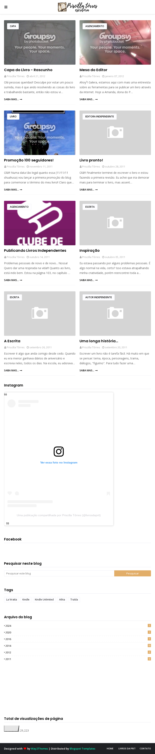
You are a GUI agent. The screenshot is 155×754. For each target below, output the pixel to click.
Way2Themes (39, 748)
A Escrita (12, 340)
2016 (77, 639)
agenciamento (94, 26)
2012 (77, 652)
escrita (90, 207)
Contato (145, 748)
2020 (77, 632)
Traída (74, 599)
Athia (62, 599)
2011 (77, 659)
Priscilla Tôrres (16, 76)
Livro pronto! (91, 160)
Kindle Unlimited (44, 599)
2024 (77, 626)
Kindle (25, 599)
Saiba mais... (11, 99)
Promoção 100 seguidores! (29, 160)
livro (13, 116)
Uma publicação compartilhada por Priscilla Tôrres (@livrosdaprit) (59, 515)
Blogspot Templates (82, 748)
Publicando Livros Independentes (35, 250)
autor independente (98, 297)
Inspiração (90, 250)
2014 (78, 646)
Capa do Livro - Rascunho (28, 69)
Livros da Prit (127, 748)
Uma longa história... (99, 340)
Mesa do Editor (93, 69)
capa (13, 26)
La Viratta (11, 599)
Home (110, 748)
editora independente (99, 116)
